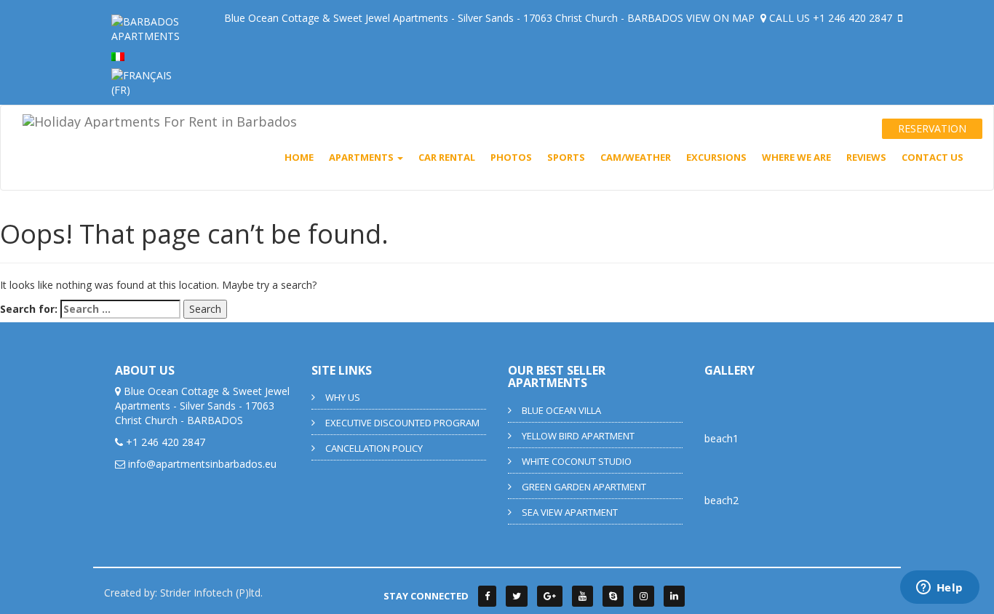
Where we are (796, 157)
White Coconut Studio (577, 461)
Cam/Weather (635, 157)
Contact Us (932, 157)
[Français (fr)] (145, 82)
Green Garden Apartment (584, 486)
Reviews (866, 157)
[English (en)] (145, 28)
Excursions (716, 157)
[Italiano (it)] (117, 56)
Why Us (342, 397)
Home (299, 157)
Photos (511, 157)
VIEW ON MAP (722, 18)
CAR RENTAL (446, 157)
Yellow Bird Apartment (578, 435)
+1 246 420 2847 (854, 18)
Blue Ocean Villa (561, 410)
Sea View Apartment (570, 512)
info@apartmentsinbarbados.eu (202, 464)
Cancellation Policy (374, 448)
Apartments (362, 157)
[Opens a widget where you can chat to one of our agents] (939, 588)
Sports (566, 157)
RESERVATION (932, 128)
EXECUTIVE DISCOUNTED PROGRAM (402, 422)
